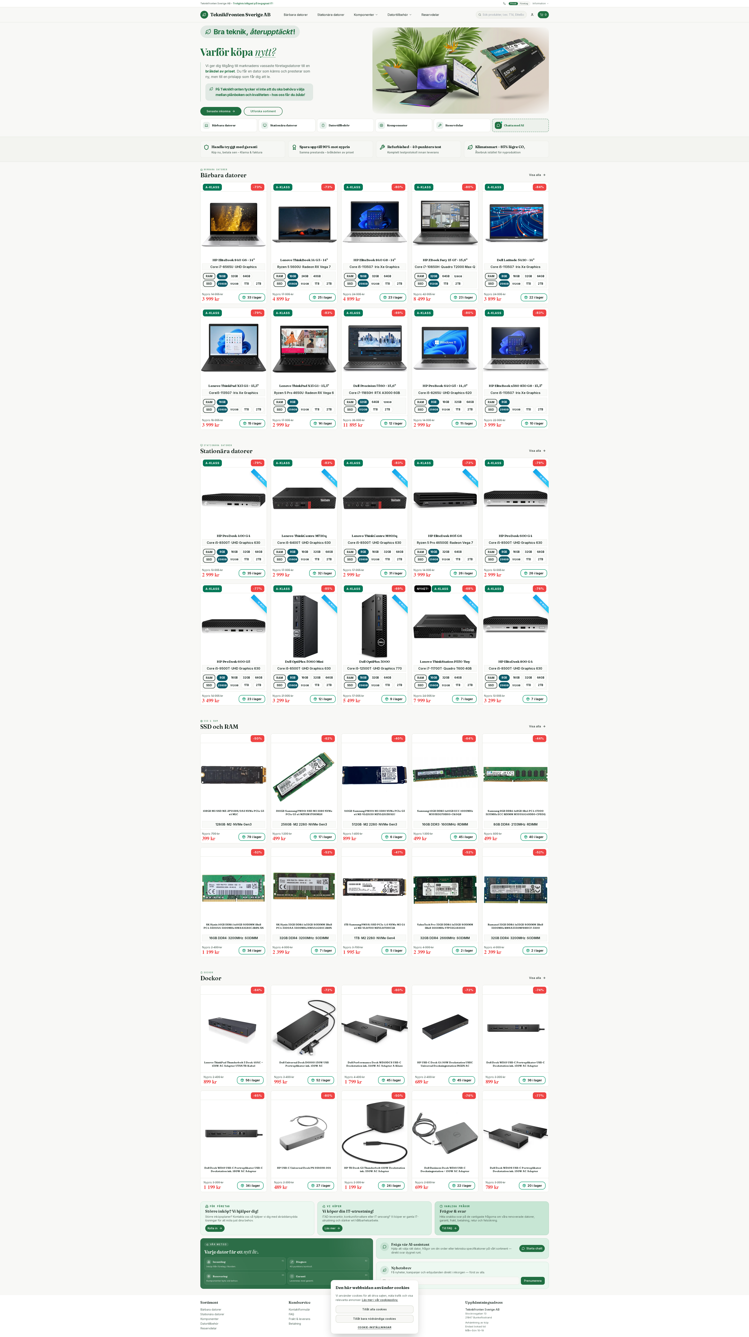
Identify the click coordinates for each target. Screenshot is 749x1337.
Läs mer (330, 1228)
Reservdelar (430, 15)
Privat (513, 3)
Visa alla (535, 175)
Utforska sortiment (263, 111)
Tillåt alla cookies (374, 1309)
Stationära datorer (330, 15)
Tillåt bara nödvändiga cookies (374, 1318)
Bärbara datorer (296, 15)
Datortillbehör (398, 15)
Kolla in (213, 1228)
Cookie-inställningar (374, 1327)
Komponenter (364, 15)
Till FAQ (447, 1228)
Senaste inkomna (218, 111)
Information (539, 3)
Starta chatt (534, 1248)
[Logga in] (532, 15)
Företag (524, 3)
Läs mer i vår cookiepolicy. (380, 1300)
